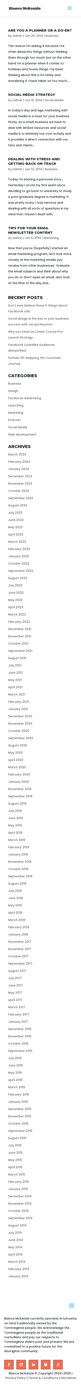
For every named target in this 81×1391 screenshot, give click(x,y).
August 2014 (17, 1225)
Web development (22, 434)
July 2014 (15, 1233)
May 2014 (15, 1247)
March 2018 (16, 920)
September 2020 (20, 738)
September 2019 (20, 796)
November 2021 (19, 636)
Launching (15, 405)
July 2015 (15, 1145)
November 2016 (19, 1036)
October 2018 (18, 869)
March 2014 (16, 1262)
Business (52, 36)
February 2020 (19, 774)
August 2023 (17, 505)
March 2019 (16, 840)
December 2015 (19, 1109)
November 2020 (20, 723)
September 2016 (20, 1051)
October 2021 (18, 643)
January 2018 (18, 934)
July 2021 (15, 665)
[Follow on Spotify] (45, 1364)
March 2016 (16, 1087)
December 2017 (19, 942)
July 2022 (15, 585)
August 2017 (17, 971)
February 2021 (18, 702)
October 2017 (18, 956)
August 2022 (17, 578)
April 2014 (15, 1254)
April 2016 (15, 1080)
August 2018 (17, 883)
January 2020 (18, 782)
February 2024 (19, 462)
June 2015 (15, 1153)
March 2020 (17, 767)
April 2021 (15, 687)
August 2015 (17, 1138)
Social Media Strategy (31, 95)
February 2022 (19, 622)
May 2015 (15, 1160)
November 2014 (20, 1203)
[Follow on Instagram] (21, 1364)
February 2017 (18, 1014)
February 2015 (18, 1182)
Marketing (51, 238)
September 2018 (20, 876)
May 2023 (15, 527)
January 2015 (18, 1189)
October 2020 (18, 731)
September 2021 (20, 651)
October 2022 (18, 563)
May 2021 (15, 680)
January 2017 (18, 1022)
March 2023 (17, 542)
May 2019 (15, 825)
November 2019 (19, 789)
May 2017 (15, 993)
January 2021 (18, 709)
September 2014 (20, 1218)
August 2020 (17, 745)
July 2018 (15, 891)
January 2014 (18, 1276)
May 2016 (15, 1073)
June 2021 (15, 673)
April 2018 (15, 913)
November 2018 (19, 862)
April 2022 (15, 607)
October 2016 (18, 1043)
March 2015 (16, 1174)
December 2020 (20, 716)
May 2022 (15, 600)
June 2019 (15, 818)
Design (13, 391)
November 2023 (20, 483)
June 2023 (16, 520)
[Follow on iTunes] (58, 1364)
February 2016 (18, 1094)
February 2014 (18, 1269)
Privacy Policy (15, 1378)
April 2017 (15, 1000)
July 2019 (15, 811)
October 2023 (18, 491)
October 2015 (18, 1123)
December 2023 (20, 476)
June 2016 (15, 1065)
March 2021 (16, 694)
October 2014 (18, 1211)
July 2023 (15, 513)
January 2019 (18, 854)
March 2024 (17, 454)
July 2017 (15, 978)
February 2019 (18, 847)
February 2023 (19, 549)
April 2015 (15, 1167)
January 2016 (18, 1102)
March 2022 (17, 614)
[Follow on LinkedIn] (33, 1364)
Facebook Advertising (24, 398)
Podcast (14, 420)
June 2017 (15, 985)
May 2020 (15, 753)
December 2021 (19, 629)
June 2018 (15, 898)
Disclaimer (68, 1378)
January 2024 (18, 469)
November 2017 (19, 949)
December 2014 (20, 1196)
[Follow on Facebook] (9, 1364)
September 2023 (20, 498)
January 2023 (18, 556)
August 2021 (17, 658)
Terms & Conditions (43, 1378)
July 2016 (15, 1058)
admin (17, 36)
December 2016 (19, 1029)
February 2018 (18, 927)
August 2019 (17, 803)
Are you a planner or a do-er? (40, 30)
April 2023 (15, 534)
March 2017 (16, 1007)
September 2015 (20, 1131)
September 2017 (20, 963)
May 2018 (15, 905)
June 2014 (15, 1240)
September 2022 (20, 571)
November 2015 (19, 1116)
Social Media (54, 100)
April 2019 (15, 833)
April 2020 (15, 760)
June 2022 (16, 593)
